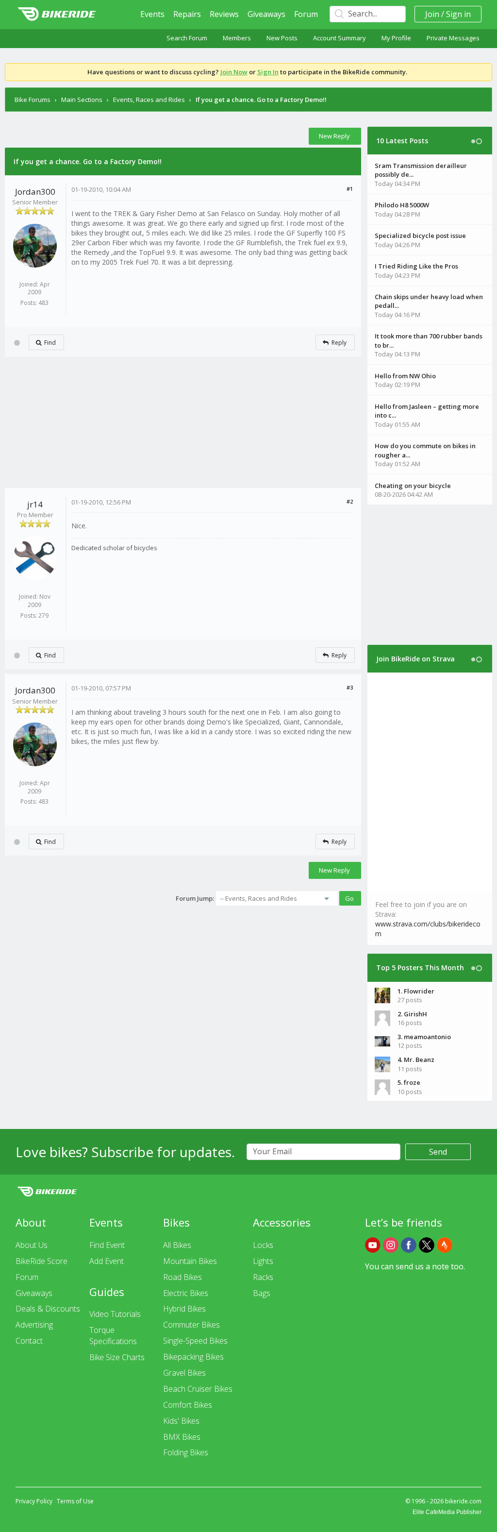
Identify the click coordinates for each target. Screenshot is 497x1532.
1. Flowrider (416, 991)
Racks (263, 1277)
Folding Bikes (185, 1452)
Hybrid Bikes (184, 1308)
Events (152, 14)
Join (432, 14)
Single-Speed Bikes (195, 1340)
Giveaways (266, 14)
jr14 (35, 504)
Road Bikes (182, 1277)
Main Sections (81, 99)
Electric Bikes (185, 1293)
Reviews (224, 14)
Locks (263, 1245)
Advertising (34, 1324)
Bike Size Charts (117, 1357)
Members (237, 38)
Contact (29, 1340)
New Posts (282, 38)
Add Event (106, 1261)
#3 (350, 687)
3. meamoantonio (424, 1036)
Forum (306, 14)
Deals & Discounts (48, 1308)
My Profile (396, 38)
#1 (350, 188)
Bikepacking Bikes (193, 1356)
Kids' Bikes (181, 1420)
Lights (263, 1261)
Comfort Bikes (187, 1404)
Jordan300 (35, 191)
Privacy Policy (34, 1501)
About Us (32, 1245)
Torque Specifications (113, 1336)
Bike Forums (32, 99)
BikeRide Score (41, 1261)
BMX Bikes (181, 1436)
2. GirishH (412, 1014)
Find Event (107, 1245)
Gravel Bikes (184, 1372)
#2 (350, 501)
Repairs (187, 14)
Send (438, 1151)
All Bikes (177, 1245)
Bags (261, 1293)
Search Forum (186, 38)
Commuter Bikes (191, 1324)
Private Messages (453, 38)
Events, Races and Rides (149, 99)
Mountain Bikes (190, 1261)
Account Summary (339, 38)
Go (349, 898)
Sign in (458, 14)
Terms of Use (75, 1501)
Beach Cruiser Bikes (197, 1388)
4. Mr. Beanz (416, 1059)
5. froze (409, 1082)
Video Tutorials (115, 1314)
